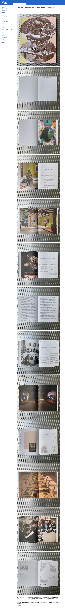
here (20, 605)
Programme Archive (7, 39)
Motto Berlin (5, 19)
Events (3, 35)
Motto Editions (5, 27)
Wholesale (4, 10)
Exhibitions (5, 37)
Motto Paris (5, 21)
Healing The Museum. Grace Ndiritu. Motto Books (37, 8)
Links (3, 42)
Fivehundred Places (7, 29)
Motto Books (5, 26)
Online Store (5, 15)
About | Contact (6, 8)
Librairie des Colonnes (7, 23)
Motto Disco (5, 32)
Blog (3, 7)
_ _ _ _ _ (4, 44)
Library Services (6, 12)
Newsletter (4, 40)
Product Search (5, 16)
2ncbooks (4, 31)
